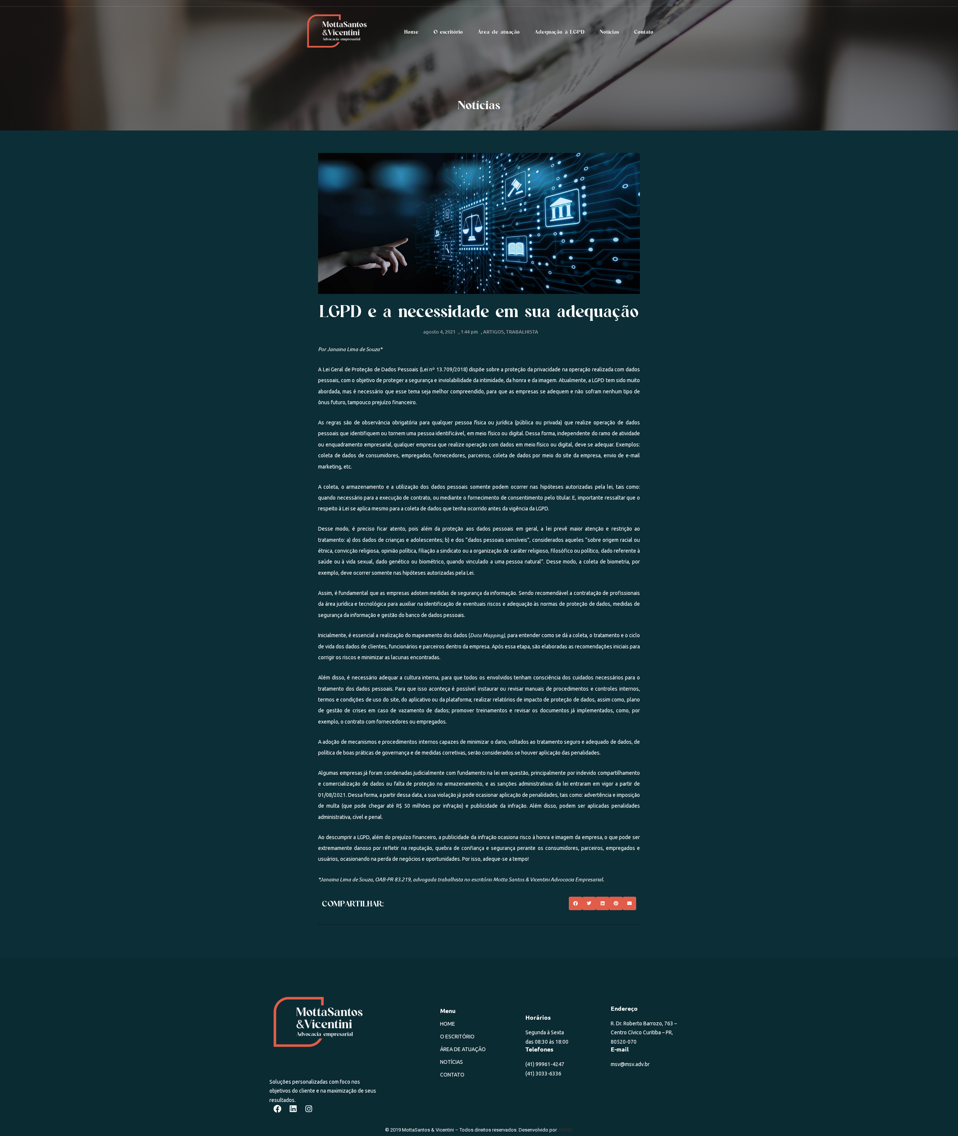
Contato (643, 31)
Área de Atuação (463, 1049)
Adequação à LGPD (560, 31)
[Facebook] (277, 1109)
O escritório (448, 31)
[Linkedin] (293, 1109)
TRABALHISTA (522, 331)
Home (411, 31)
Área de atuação (499, 31)
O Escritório (457, 1037)
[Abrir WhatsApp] (939, 1117)
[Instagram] (309, 1109)
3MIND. (565, 1130)
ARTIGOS (493, 331)
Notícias (609, 31)
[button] (575, 903)
